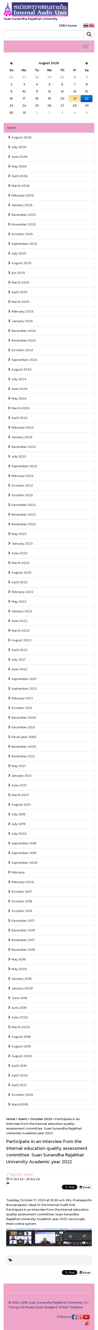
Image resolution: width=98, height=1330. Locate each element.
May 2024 (18, 398)
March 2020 (20, 1027)
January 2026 (22, 205)
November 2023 (23, 524)
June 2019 (19, 1007)
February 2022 (22, 591)
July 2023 (18, 456)
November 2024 (23, 340)
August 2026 (21, 137)
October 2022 (22, 485)
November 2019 (23, 949)
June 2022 (19, 620)
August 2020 (21, 1056)
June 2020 (19, 1017)
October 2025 (22, 234)
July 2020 (19, 833)
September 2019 (23, 853)
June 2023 (19, 553)
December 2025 (23, 214)
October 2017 (21, 891)
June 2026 (19, 156)
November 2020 (23, 746)
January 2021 (21, 775)
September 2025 (24, 243)
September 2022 (24, 688)
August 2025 (21, 263)
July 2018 (18, 814)
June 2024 (19, 388)
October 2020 (22, 1094)
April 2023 (19, 582)
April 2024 (19, 417)
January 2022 (21, 611)
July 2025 (18, 253)
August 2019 (21, 1046)
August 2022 (21, 640)
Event (11, 127)
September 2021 (23, 678)
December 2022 (23, 504)
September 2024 (24, 359)
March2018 (19, 1104)
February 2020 (22, 882)
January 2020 (22, 988)
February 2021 (22, 698)
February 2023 (22, 475)
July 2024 (18, 379)
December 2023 (23, 446)
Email (86, 1187)
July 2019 (18, 823)
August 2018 (21, 1036)
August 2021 (20, 804)
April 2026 (19, 176)
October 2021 (21, 707)
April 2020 (19, 1075)
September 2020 (24, 862)
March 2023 (20, 562)
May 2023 (18, 533)
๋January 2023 (22, 543)
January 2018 (21, 978)
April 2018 (19, 1065)
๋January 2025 (22, 321)
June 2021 (18, 785)
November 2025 (23, 224)
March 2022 (20, 630)
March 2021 (20, 794)
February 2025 (22, 311)
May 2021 (18, 765)
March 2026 (20, 185)
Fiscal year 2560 (23, 736)
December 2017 (23, 920)
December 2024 (23, 330)
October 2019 (21, 911)
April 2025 (19, 292)
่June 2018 (19, 998)
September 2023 (24, 466)
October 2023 (22, 495)
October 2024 (22, 350)
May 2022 (18, 601)
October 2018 (21, 901)
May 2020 (19, 969)
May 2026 (19, 166)
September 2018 (23, 843)
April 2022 (19, 649)
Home (10, 1119)
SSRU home (68, 25)
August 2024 (21, 369)
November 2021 (23, 756)
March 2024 (20, 408)
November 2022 (23, 514)
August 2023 (21, 572)
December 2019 (23, 930)
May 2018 (18, 959)
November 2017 (23, 940)
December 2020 (23, 717)
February (18, 872)
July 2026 (18, 147)
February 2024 (22, 427)
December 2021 (23, 727)
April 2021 (18, 1085)
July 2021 (18, 659)
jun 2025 (18, 272)
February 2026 (22, 195)
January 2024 (21, 437)
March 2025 (20, 282)
